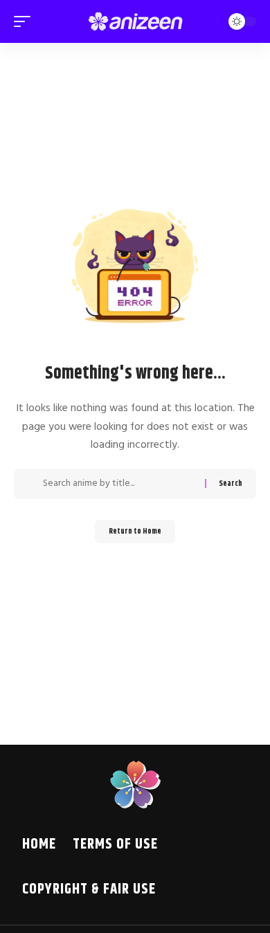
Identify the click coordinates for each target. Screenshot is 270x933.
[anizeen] (135, 21)
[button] (25, 21)
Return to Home (135, 531)
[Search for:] (119, 484)
